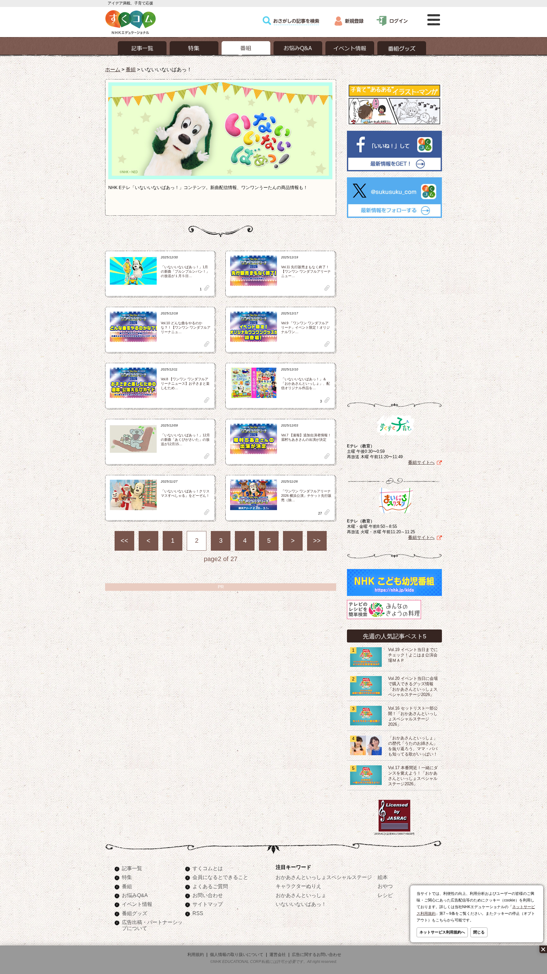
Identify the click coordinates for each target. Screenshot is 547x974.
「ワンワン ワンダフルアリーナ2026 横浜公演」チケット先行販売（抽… (306, 495)
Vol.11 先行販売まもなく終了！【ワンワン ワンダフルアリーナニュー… (306, 271)
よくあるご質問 (210, 886)
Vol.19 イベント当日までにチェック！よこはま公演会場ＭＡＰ (413, 655)
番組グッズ (134, 913)
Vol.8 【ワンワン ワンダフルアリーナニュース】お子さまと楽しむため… (185, 383)
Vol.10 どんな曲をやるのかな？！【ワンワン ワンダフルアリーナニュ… (186, 327)
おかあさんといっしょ (301, 895)
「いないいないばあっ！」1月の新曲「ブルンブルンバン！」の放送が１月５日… (185, 271)
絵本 (383, 877)
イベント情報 (137, 904)
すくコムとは (207, 868)
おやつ (385, 886)
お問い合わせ (207, 895)
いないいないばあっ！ (301, 904)
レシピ (385, 895)
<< (124, 540)
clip (207, 288)
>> (317, 540)
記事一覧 (132, 868)
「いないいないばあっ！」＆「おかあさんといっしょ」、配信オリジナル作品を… (305, 383)
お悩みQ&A (135, 895)
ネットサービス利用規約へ (442, 932)
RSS (197, 913)
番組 (131, 69)
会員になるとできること (220, 877)
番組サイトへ (421, 462)
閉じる (479, 932)
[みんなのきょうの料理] (384, 619)
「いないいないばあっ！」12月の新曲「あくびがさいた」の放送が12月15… (185, 439)
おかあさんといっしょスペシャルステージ (324, 877)
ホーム (112, 69)
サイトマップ (207, 904)
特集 (127, 877)
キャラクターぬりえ (298, 886)
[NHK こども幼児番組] (394, 595)
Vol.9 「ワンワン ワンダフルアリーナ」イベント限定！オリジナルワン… (305, 327)
